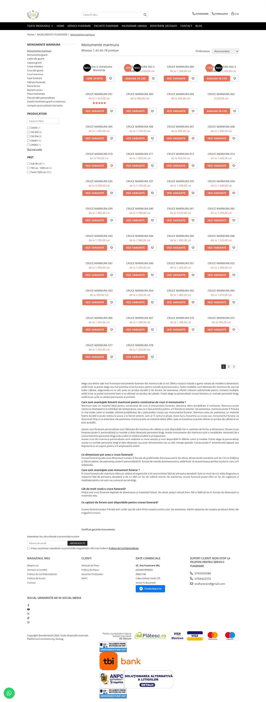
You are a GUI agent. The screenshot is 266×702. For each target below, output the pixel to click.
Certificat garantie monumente (98, 529)
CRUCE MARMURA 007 (180, 126)
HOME (60, 26)
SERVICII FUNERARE (79, 26)
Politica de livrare (36, 578)
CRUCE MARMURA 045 (180, 236)
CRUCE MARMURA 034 (221, 181)
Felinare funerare (36, 82)
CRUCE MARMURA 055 (180, 290)
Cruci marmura (35, 74)
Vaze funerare (34, 78)
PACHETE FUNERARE (106, 26)
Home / (32, 34)
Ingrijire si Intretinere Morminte (99, 68)
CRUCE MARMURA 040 (139, 208)
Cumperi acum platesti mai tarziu (45, 105)
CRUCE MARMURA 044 (139, 236)
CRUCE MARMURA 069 (180, 66)
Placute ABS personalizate (41, 97)
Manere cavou (35, 90)
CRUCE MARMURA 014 (221, 154)
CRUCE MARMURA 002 (221, 94)
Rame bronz (33, 86)
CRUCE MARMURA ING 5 (140, 66)
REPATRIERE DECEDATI (163, 26)
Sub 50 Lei (35, 163)
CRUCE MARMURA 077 (99, 345)
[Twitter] (28, 613)
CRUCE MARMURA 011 (139, 154)
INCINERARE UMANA (134, 26)
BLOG (198, 26)
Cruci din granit (35, 70)
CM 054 (34, 136)
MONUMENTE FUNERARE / (53, 34)
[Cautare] (145, 15)
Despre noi (33, 565)
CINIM (33, 127)
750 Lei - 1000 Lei (39, 168)
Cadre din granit (35, 58)
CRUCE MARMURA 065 (221, 290)
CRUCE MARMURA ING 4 (221, 66)
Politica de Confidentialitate (124, 548)
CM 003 (34, 132)
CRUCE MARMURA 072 (221, 318)
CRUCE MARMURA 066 (99, 318)
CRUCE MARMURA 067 (139, 318)
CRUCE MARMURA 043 (99, 236)
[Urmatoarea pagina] (233, 366)
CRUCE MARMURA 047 (99, 263)
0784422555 (202, 578)
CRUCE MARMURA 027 (139, 181)
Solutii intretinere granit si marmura (46, 101)
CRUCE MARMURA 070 (180, 318)
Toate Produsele (39, 26)
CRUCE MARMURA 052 (221, 263)
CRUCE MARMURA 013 (180, 154)
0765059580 (202, 573)
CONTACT (186, 26)
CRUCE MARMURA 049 (139, 263)
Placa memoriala (36, 93)
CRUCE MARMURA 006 (139, 126)
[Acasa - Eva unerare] (45, 15)
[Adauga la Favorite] (110, 78)
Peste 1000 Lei (38, 172)
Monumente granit (37, 54)
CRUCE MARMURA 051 (180, 263)
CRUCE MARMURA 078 (139, 345)
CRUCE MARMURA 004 (180, 94)
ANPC (84, 578)
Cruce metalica (35, 66)
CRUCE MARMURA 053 (99, 290)
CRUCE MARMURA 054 (139, 290)
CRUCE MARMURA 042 (221, 208)
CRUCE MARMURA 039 (99, 208)
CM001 (34, 140)
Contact (31, 582)
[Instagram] (28, 622)
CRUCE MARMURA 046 (221, 236)
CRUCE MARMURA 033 (180, 181)
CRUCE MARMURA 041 (180, 208)
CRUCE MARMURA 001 (99, 94)
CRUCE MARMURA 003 (139, 94)
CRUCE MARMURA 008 (221, 126)
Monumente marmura (39, 50)
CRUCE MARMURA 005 (99, 126)
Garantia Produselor (92, 574)
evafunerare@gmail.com (209, 583)
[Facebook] (28, 605)
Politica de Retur (90, 569)
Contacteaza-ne (152, 588)
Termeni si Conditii (37, 569)
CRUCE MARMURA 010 (99, 154)
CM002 (34, 144)
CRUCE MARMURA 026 (99, 181)
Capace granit (34, 62)
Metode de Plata (90, 565)
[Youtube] (28, 609)
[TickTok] (28, 617)
